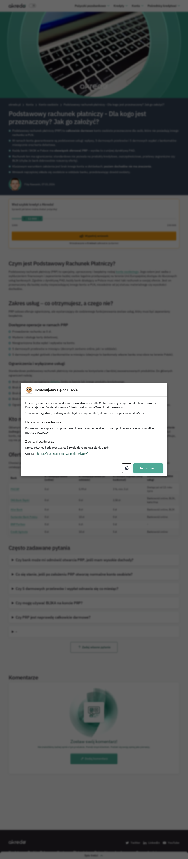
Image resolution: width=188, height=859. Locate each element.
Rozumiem (148, 468)
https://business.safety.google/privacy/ (62, 453)
